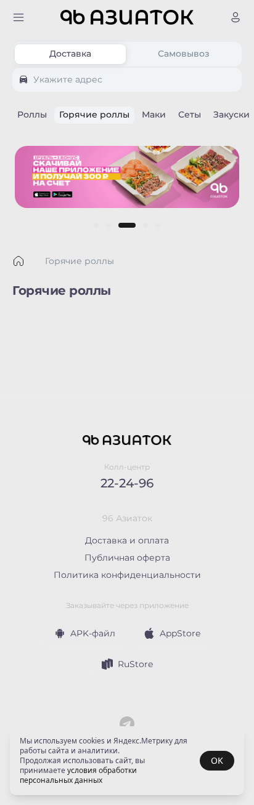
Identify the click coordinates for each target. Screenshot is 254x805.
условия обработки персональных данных (78, 775)
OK (217, 760)
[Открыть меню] (18, 17)
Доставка (70, 53)
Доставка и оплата (127, 540)
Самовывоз (184, 53)
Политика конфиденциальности (127, 574)
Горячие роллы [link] (79, 260)
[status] (127, 760)
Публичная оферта (127, 557)
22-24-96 (127, 483)
